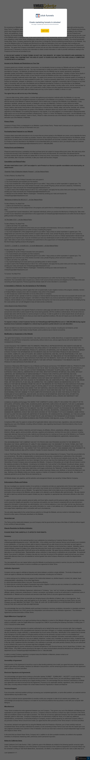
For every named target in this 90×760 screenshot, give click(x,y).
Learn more (45, 31)
